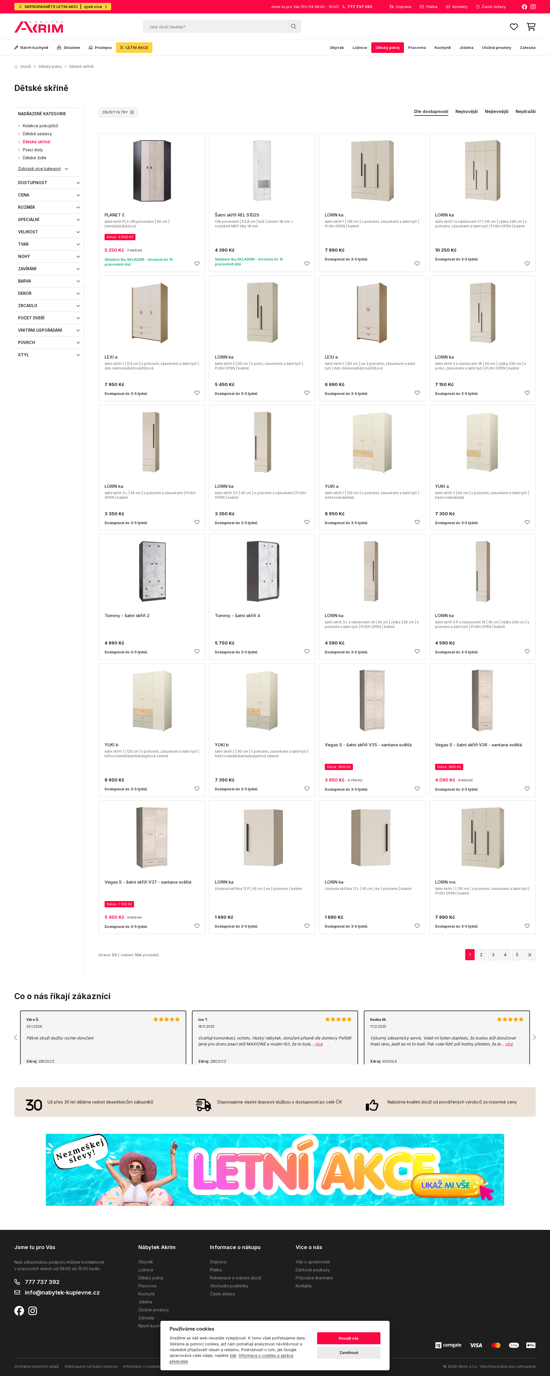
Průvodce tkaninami (314, 1277)
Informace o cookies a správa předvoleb (160, 1366)
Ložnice (360, 47)
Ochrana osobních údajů (36, 1366)
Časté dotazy (494, 6)
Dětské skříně (81, 66)
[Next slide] (534, 1037)
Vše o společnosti (313, 1261)
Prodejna (103, 47)
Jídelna (466, 47)
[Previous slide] (16, 1037)
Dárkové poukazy (313, 1269)
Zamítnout (348, 1352)
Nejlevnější (496, 111)
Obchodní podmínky (229, 1285)
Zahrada (528, 47)
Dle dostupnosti (431, 111)
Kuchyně (443, 47)
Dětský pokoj (388, 47)
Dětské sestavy (37, 133)
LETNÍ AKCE (137, 47)
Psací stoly (33, 149)
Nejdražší (526, 111)
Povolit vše (349, 1338)
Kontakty (459, 6)
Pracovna (417, 47)
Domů (26, 66)
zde (233, 1355)
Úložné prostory (496, 47)
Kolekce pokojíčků (40, 125)
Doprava (403, 6)
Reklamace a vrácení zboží (235, 1277)
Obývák (337, 47)
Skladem (72, 47)
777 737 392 (42, 1281)
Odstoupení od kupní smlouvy (91, 1366)
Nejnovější (466, 111)
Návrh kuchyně (34, 47)
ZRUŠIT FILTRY (115, 112)
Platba (431, 6)
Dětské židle (34, 157)
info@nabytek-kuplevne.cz (62, 1292)
